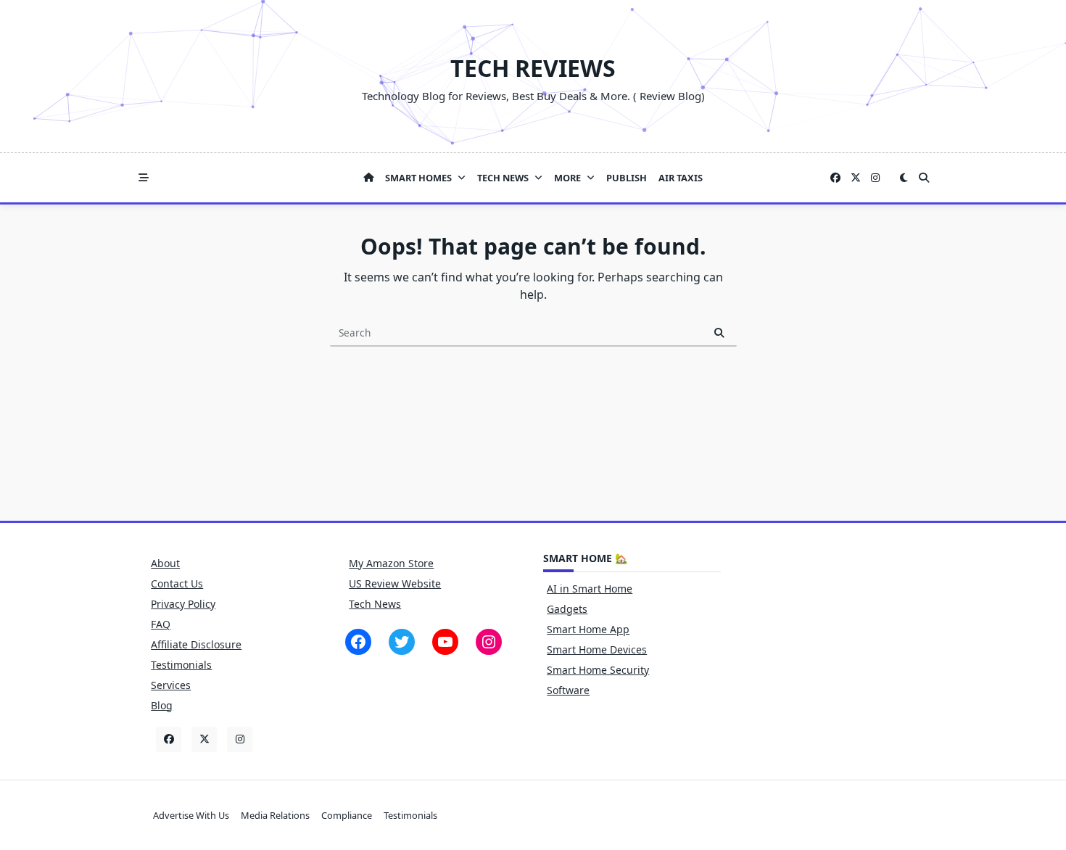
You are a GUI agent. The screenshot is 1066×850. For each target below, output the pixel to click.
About (165, 563)
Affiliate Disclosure (196, 644)
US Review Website (395, 583)
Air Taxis (680, 177)
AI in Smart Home (589, 588)
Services (171, 685)
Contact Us (177, 583)
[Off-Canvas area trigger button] (143, 177)
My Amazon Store (391, 563)
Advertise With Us (191, 815)
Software (568, 690)
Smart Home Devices (597, 649)
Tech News (503, 177)
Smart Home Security (598, 670)
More (567, 177)
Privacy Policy (183, 604)
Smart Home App (588, 629)
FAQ (160, 624)
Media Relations (275, 815)
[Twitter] (856, 178)
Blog (162, 705)
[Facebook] (835, 178)
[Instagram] (875, 178)
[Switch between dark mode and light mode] (903, 177)
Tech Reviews (533, 67)
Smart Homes (418, 177)
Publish (626, 177)
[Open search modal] (924, 177)
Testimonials (181, 665)
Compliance (346, 815)
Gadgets (567, 609)
